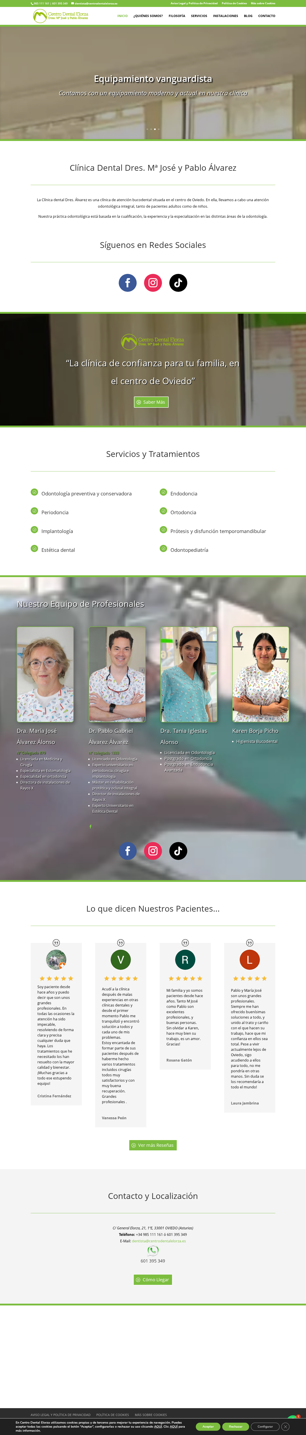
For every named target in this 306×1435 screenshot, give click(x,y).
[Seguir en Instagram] (153, 283)
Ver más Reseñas (156, 1145)
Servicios (199, 16)
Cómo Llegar (156, 1280)
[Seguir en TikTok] (178, 283)
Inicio (122, 16)
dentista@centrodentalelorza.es (159, 1241)
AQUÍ (158, 1427)
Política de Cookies (234, 3)
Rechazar (235, 1426)
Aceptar (208, 1426)
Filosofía (177, 16)
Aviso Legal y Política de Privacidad (194, 3)
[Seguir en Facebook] (128, 283)
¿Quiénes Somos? (148, 16)
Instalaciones (225, 16)
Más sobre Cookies (263, 3)
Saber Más (154, 402)
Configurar (265, 1426)
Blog (248, 16)
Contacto (266, 16)
